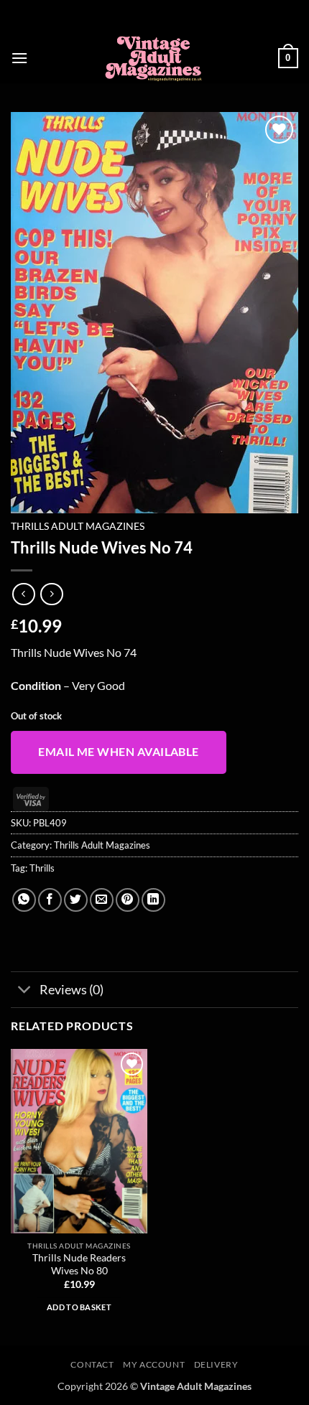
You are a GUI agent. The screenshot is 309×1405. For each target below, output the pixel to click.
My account (154, 1364)
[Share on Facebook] (50, 900)
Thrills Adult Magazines (77, 526)
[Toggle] (25, 991)
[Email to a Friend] (102, 900)
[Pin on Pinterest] (127, 900)
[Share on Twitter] (76, 900)
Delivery (216, 1364)
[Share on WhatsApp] (24, 900)
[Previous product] (51, 594)
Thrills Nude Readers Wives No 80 (79, 1264)
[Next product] (23, 594)
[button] (19, 57)
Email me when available (118, 751)
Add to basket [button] (79, 1307)
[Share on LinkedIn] (153, 900)
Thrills (42, 868)
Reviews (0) (71, 989)
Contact (92, 1364)
